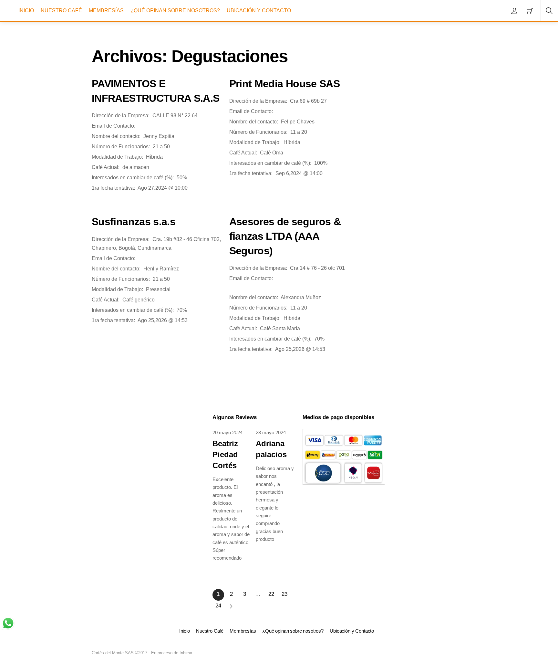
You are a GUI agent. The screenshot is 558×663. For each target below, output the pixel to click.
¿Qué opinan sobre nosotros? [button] (293, 631)
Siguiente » (231, 606)
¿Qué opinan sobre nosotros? (175, 10)
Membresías (106, 10)
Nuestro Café (61, 10)
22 (271, 594)
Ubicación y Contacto (259, 10)
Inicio (26, 10)
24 (218, 606)
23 (284, 594)
